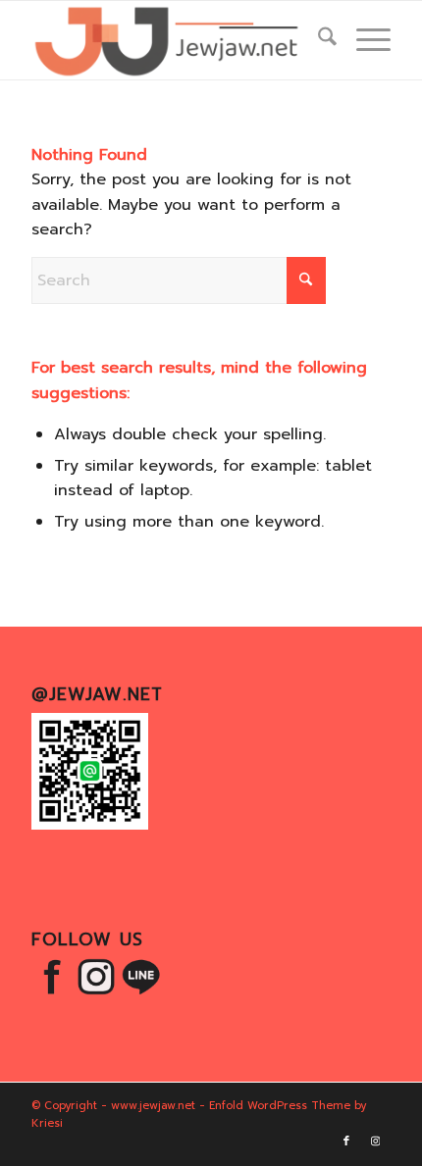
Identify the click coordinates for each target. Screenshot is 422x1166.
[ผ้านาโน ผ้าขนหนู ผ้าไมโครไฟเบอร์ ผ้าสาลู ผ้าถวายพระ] (174, 40)
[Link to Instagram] (376, 1141)
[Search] (317, 40)
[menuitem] (317, 40)
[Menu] (364, 40)
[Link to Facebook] (346, 1141)
